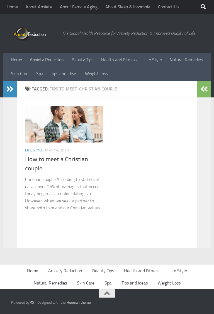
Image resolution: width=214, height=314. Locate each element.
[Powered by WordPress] (32, 302)
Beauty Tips (82, 59)
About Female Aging (79, 6)
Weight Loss (96, 73)
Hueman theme (79, 302)
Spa (39, 73)
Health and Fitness (119, 59)
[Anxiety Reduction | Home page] (33, 33)
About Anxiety (39, 6)
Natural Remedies (186, 59)
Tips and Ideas (64, 73)
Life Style (153, 59)
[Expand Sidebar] (10, 89)
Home (12, 6)
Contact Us (168, 6)
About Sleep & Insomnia (127, 6)
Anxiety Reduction (47, 59)
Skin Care (19, 73)
